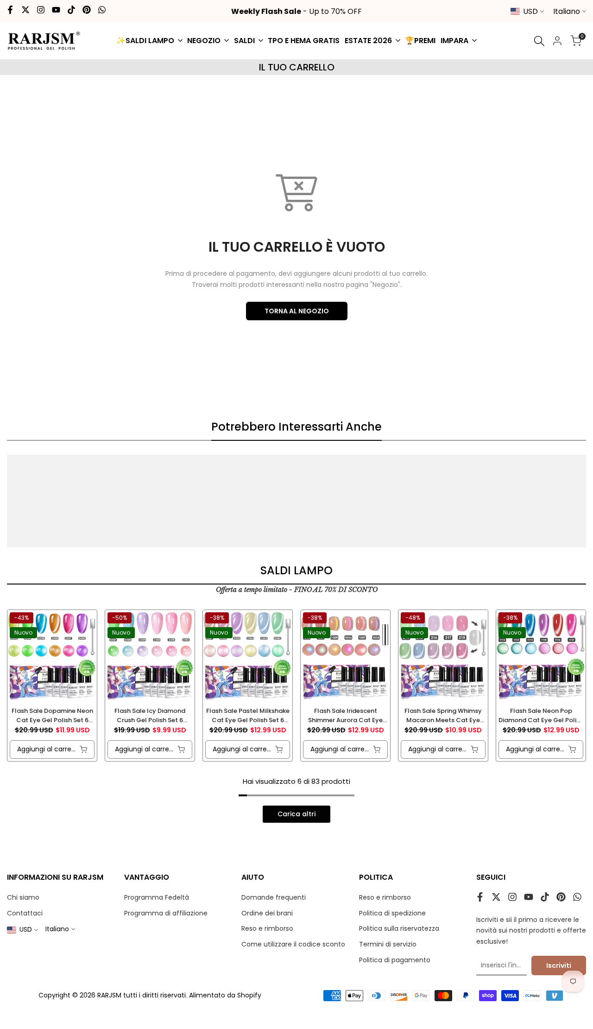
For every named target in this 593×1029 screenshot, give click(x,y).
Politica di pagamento (394, 960)
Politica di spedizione (392, 913)
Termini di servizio (387, 944)
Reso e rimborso (267, 928)
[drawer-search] (539, 41)
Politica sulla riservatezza (399, 928)
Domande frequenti (273, 897)
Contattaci (25, 913)
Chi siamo (23, 897)
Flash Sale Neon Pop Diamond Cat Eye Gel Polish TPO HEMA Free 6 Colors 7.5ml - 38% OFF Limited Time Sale (540, 715)
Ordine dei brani (267, 913)
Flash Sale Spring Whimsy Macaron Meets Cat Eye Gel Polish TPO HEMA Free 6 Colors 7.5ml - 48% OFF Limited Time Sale (443, 715)
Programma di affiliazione (166, 913)
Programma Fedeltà (156, 897)
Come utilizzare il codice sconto (293, 944)
